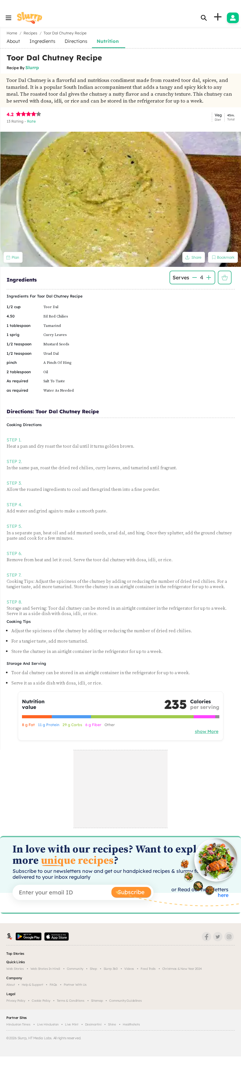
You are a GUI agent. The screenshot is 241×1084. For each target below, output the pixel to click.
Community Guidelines (125, 1001)
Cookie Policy (41, 1001)
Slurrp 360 (111, 969)
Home (12, 33)
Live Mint (71, 1024)
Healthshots (131, 1024)
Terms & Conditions (70, 1001)
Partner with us (75, 985)
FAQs (53, 985)
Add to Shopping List (225, 277)
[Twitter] (217, 936)
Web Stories (15, 969)
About (10, 985)
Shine (112, 1024)
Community (75, 969)
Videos (129, 969)
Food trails (148, 969)
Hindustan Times (18, 1024)
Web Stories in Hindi (45, 969)
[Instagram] (229, 936)
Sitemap (97, 1001)
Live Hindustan (48, 1024)
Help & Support (32, 985)
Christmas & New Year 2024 (182, 969)
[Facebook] (206, 936)
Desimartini (93, 1024)
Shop (93, 969)
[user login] (233, 18)
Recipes (30, 33)
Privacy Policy (15, 1001)
